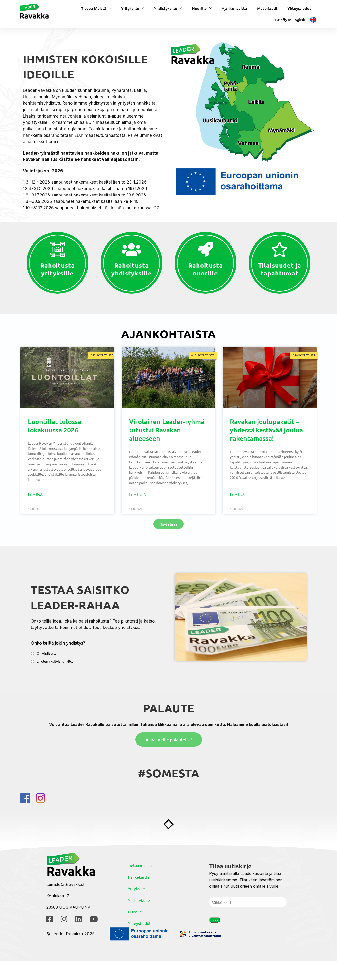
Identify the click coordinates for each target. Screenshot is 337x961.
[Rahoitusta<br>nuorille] (205, 249)
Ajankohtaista (234, 8)
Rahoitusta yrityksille (57, 269)
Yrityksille (130, 8)
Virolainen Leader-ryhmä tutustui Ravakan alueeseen (166, 429)
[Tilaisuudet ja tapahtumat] (279, 249)
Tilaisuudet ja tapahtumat (279, 269)
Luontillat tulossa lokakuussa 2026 (54, 425)
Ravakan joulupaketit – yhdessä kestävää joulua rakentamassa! (266, 429)
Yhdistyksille (165, 8)
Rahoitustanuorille (205, 269)
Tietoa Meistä (93, 8)
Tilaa (214, 920)
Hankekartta (138, 876)
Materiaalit (267, 8)
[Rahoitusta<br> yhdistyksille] (131, 249)
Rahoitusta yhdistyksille (131, 269)
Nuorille (199, 8)
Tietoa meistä (140, 865)
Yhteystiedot (299, 8)
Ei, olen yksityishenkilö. (55, 661)
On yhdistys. (46, 653)
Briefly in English (290, 19)
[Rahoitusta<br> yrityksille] (57, 249)
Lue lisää (36, 494)
